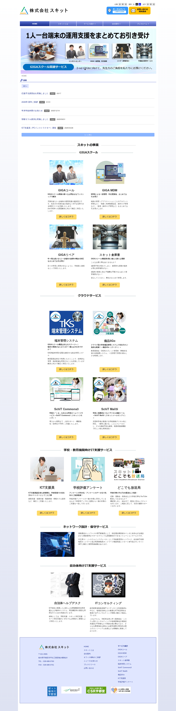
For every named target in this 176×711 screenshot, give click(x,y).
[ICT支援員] (47, 513)
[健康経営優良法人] (71, 692)
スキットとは (89, 650)
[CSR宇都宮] (96, 692)
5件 (24, 86)
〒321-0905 (42, 654)
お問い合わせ (89, 668)
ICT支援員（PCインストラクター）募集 (39, 127)
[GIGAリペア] (66, 284)
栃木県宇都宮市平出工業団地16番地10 (52, 658)
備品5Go (121, 675)
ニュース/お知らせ (91, 661)
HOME (86, 646)
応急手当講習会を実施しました (35, 93)
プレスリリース (90, 664)
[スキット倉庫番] (109, 284)
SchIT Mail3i (122, 671)
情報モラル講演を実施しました (35, 119)
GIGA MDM (122, 653)
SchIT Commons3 (125, 667)
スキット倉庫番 (124, 660)
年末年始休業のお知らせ (32, 110)
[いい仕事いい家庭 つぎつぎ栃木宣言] (121, 692)
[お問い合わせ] (139, 10)
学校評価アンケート (125, 682)
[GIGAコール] (66, 216)
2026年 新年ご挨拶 (30, 101)
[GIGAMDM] (109, 216)
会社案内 (87, 654)
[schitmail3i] (109, 437)
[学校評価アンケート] (88, 513)
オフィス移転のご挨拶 (92, 657)
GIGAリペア (122, 657)
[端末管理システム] (66, 369)
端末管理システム (124, 664)
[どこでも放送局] (129, 513)
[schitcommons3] (66, 437)
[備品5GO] (109, 369)
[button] (90, 23)
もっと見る (88, 135)
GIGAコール (122, 649)
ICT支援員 (122, 678)
